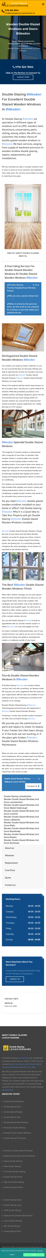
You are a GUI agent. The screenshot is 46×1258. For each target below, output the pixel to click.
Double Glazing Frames (13, 1187)
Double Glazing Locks (12, 1205)
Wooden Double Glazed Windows (17, 1132)
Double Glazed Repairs (13, 1112)
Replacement (11, 862)
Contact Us (32, 786)
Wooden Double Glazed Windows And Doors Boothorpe (21, 841)
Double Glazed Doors (12, 1106)
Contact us (10, 884)
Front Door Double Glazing (15, 1171)
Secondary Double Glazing (14, 1127)
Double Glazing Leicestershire (17, 796)
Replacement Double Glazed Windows (19, 1155)
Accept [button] (34, 1254)
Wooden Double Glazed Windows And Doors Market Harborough (21, 806)
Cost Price (10, 870)
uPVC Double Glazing (12, 1210)
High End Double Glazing (14, 1182)
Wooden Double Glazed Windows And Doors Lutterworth (21, 818)
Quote (8, 877)
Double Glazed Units (12, 1117)
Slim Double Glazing (12, 1226)
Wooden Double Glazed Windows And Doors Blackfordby (21, 830)
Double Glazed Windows (14, 1101)
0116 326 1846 (12, 10)
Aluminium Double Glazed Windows (18, 1150)
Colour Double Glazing (13, 1220)
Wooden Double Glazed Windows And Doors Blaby (21, 824)
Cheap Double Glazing (13, 1161)
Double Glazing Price (12, 1231)
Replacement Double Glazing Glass (18, 1215)
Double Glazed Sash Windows (16, 1122)
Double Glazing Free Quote (15, 1138)
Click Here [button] (40, 1250)
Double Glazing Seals (12, 1199)
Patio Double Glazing (12, 1166)
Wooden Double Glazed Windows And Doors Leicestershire (21, 801)
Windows (9, 855)
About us (9, 848)
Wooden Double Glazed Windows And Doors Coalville (21, 812)
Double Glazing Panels (13, 1176)
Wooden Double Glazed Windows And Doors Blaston (21, 836)
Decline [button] (12, 1254)
